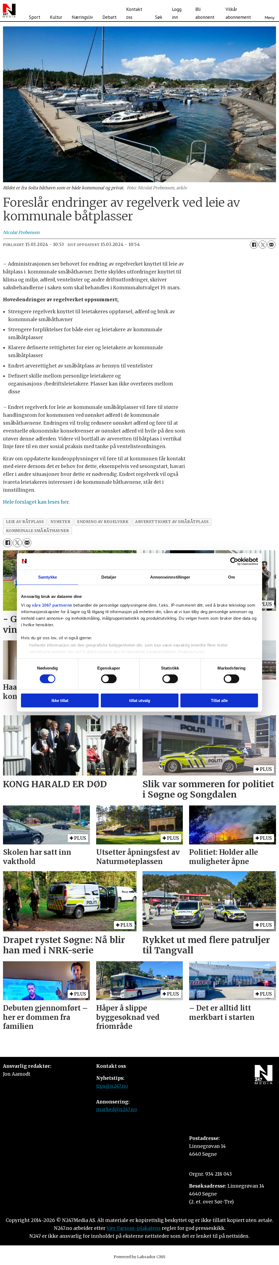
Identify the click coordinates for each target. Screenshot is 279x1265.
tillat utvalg (139, 700)
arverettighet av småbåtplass (171, 521)
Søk (158, 17)
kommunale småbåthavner (37, 530)
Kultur (56, 17)
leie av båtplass (25, 521)
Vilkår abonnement (238, 13)
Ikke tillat (59, 700)
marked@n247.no (116, 1109)
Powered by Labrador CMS (139, 1256)
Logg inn (176, 13)
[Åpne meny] (269, 10)
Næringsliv (82, 17)
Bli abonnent (204, 13)
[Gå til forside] (9, 10)
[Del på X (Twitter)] (263, 245)
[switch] (109, 678)
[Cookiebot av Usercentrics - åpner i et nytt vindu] (234, 561)
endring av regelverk (102, 521)
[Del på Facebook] (254, 245)
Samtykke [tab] (47, 577)
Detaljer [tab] (108, 577)
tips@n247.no (112, 1086)
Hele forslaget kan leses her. (36, 502)
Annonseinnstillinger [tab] (170, 577)
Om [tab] (231, 577)
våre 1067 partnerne (52, 605)
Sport (34, 17)
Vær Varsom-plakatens (134, 1228)
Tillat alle (219, 700)
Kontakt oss (134, 13)
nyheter (60, 521)
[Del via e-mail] (271, 245)
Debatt (109, 17)
